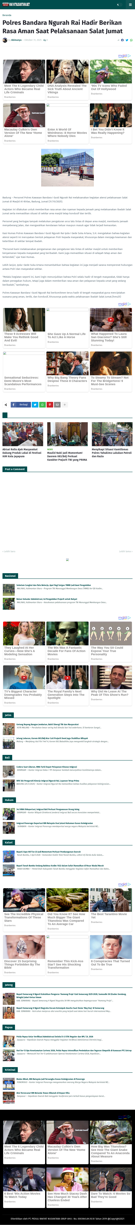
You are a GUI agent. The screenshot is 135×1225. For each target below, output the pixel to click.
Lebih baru (9, 551)
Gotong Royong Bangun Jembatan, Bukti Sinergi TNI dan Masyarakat (47, 724)
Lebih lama (125, 551)
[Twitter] (127, 40)
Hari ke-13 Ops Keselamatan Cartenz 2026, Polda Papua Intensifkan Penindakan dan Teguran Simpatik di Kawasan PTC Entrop (74, 1050)
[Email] (57, 405)
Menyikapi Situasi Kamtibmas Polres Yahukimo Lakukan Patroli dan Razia (112, 453)
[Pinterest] (50, 405)
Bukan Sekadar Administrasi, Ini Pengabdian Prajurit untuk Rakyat (46, 599)
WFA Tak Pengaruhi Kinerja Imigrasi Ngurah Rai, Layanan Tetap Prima (47, 781)
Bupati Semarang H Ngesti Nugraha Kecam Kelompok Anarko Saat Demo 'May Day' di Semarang (60, 1008)
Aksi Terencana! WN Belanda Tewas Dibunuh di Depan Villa (43, 1093)
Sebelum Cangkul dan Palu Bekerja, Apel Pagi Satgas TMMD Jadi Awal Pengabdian (53, 585)
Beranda (6, 15)
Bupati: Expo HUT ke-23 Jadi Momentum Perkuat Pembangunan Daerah (48, 852)
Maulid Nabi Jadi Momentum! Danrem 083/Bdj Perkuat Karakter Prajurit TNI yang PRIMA (67, 456)
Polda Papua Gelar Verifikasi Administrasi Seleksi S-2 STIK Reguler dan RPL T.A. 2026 (54, 1037)
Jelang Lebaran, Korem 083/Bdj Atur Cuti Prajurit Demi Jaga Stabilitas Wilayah (52, 738)
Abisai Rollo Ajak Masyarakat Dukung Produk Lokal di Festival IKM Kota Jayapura (21, 453)
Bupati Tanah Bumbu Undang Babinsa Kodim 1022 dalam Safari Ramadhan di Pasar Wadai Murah (60, 866)
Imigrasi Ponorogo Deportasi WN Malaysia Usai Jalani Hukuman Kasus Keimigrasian (54, 823)
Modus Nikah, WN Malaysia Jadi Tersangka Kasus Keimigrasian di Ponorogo (50, 1079)
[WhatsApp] (131, 40)
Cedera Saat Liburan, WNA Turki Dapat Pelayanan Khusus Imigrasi (46, 767)
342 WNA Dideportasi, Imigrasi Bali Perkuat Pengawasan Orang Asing (47, 809)
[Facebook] (122, 40)
